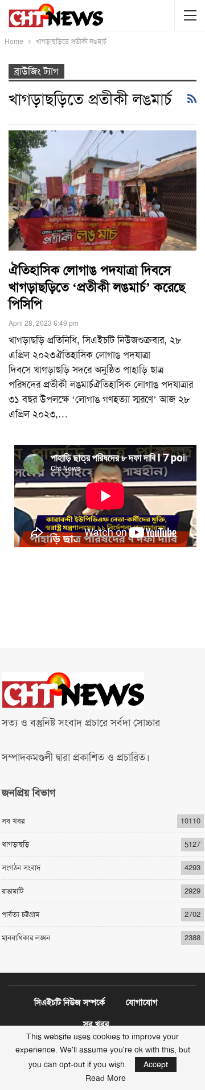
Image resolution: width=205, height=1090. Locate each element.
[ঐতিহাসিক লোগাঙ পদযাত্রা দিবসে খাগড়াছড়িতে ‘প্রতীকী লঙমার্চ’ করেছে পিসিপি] (102, 190)
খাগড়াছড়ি (15, 844)
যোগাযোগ (142, 1002)
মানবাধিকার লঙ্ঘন (26, 938)
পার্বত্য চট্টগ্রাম (20, 914)
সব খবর (13, 821)
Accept (156, 1064)
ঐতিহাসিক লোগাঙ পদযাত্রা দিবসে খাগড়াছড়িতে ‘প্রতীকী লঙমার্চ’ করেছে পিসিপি (97, 287)
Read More (105, 1078)
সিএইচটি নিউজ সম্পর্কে (69, 1002)
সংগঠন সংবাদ (21, 867)
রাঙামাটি (12, 891)
